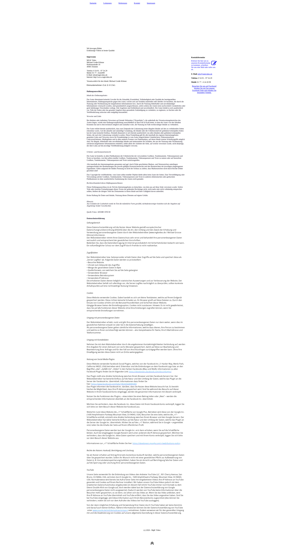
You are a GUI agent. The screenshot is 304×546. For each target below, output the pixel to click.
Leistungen (107, 3)
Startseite (93, 3)
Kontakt (137, 3)
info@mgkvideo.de (205, 74)
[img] (152, 26)
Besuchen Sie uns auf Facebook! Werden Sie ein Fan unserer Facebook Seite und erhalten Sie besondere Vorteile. (204, 89)
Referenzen (123, 3)
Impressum (151, 3)
